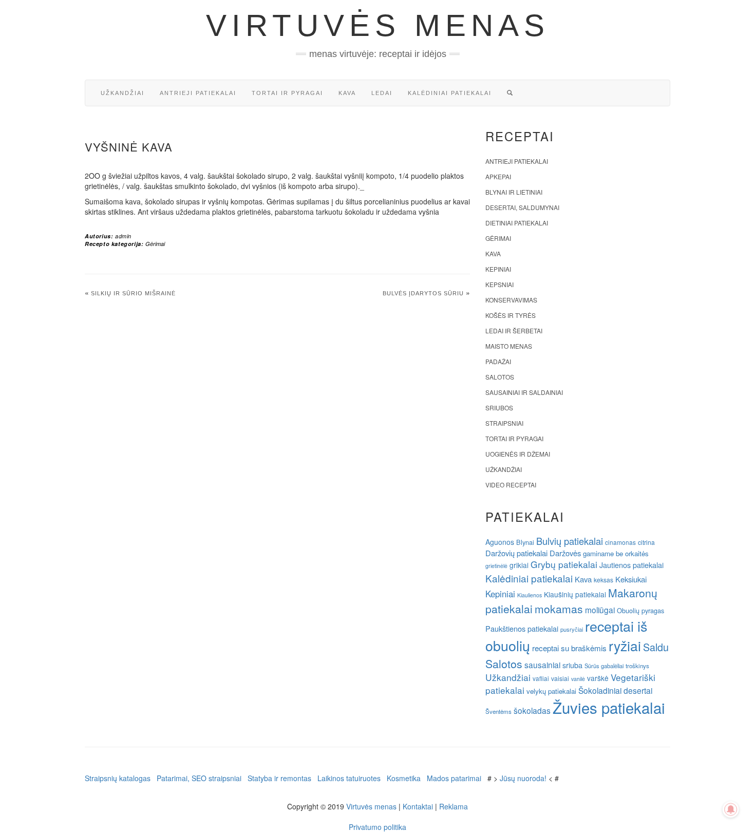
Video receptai (510, 484)
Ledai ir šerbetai (513, 330)
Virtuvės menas (378, 25)
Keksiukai (631, 579)
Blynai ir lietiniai (513, 191)
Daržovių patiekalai (516, 552)
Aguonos (499, 542)
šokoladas (532, 710)
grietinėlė (496, 566)
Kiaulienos (529, 595)
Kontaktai (418, 806)
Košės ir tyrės (510, 315)
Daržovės (565, 552)
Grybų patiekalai (564, 564)
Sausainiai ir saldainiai (524, 392)
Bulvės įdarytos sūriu (423, 293)
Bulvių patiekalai (569, 540)
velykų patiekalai (551, 691)
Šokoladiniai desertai (615, 690)
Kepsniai (499, 284)
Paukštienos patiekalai (521, 628)
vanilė (578, 679)
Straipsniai (504, 423)
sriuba (572, 665)
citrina (646, 542)
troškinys (637, 665)
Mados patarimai (454, 778)
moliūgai (600, 609)
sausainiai (542, 664)
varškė (598, 678)
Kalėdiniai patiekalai (450, 93)
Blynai (525, 542)
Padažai (498, 361)
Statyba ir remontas (279, 778)
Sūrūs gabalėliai (604, 665)
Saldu (656, 646)
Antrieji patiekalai (198, 93)
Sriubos (499, 407)
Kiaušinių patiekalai (575, 594)
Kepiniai (498, 268)
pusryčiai (571, 629)
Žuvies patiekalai (609, 707)
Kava (347, 93)
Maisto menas (508, 346)
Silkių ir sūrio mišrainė (133, 293)
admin (123, 236)
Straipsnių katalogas (117, 778)
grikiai (518, 565)
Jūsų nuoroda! (523, 778)
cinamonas (620, 542)
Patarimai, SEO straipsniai (199, 778)
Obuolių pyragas (640, 610)
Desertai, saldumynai (522, 207)
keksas (603, 579)
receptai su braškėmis (569, 647)
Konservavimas (511, 299)
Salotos (499, 376)
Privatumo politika (377, 827)
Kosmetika (404, 778)
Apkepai (498, 176)
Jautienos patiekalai (631, 565)
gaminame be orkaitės (616, 553)
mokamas (559, 608)
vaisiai (560, 678)
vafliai (541, 678)
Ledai (381, 93)
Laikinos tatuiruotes (349, 778)
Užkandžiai (122, 93)
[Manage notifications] (731, 809)
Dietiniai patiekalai (516, 222)
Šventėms (498, 711)
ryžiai (625, 645)
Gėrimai (155, 244)
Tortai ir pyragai (287, 93)
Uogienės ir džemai (517, 453)
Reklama (453, 806)
